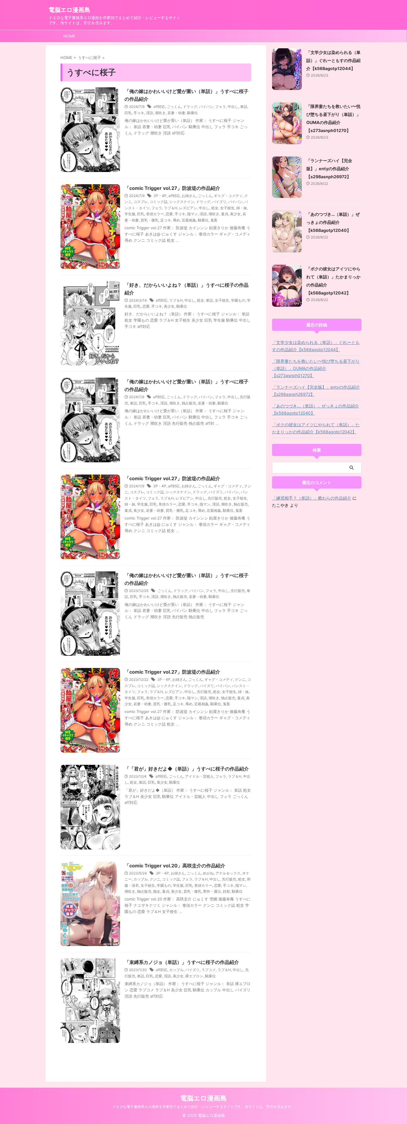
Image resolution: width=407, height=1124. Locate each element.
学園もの (238, 300)
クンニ (240, 679)
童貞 (224, 214)
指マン (192, 214)
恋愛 (169, 214)
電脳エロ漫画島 (69, 9)
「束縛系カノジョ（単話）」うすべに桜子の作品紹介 (182, 962)
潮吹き (160, 113)
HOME (69, 36)
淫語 (149, 113)
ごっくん (174, 106)
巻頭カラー (155, 214)
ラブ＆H (170, 208)
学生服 (130, 214)
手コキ (138, 113)
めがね (208, 873)
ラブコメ (208, 970)
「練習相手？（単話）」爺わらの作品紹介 (311, 497)
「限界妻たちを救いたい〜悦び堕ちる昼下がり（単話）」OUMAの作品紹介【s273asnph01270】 (316, 368)
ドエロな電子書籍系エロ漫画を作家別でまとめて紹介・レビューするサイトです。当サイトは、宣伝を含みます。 (203, 1106)
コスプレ (140, 201)
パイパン (206, 106)
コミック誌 (158, 201)
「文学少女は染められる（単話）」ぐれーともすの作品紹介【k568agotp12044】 (333, 60)
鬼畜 (214, 220)
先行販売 (215, 498)
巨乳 (128, 113)
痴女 (156, 891)
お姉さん (189, 195)
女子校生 (227, 208)
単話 (243, 106)
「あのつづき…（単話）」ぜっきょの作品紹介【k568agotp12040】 (333, 222)
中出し (233, 106)
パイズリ (219, 201)
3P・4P (160, 195)
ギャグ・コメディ (228, 195)
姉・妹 (241, 208)
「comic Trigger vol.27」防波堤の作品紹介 (172, 188)
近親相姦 (189, 220)
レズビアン (188, 208)
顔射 (226, 891)
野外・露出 (212, 891)
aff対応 (159, 106)
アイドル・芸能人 (199, 776)
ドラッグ (190, 106)
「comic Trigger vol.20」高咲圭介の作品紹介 (175, 866)
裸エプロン (194, 976)
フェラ (220, 106)
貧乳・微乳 (150, 220)
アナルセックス (227, 873)
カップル (140, 879)
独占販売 (189, 403)
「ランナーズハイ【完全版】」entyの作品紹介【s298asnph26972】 (329, 168)
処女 (214, 208)
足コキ (165, 220)
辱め (176, 220)
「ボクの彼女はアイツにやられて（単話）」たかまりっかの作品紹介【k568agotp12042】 (316, 428)
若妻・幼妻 (176, 113)
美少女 (235, 214)
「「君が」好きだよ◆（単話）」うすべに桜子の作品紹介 (187, 769)
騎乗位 (192, 113)
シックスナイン (181, 201)
